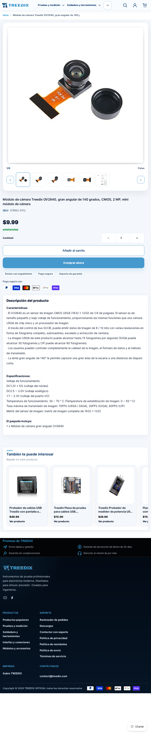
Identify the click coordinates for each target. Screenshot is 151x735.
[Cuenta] (135, 5)
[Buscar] (125, 5)
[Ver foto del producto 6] (103, 180)
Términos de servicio (53, 656)
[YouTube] (5, 597)
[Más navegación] (107, 5)
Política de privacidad (53, 638)
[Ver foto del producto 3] (55, 180)
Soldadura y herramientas (81, 5)
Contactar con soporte (54, 632)
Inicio (6, 15)
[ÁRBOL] (15, 5)
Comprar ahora (74, 263)
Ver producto (17, 521)
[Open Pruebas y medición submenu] (63, 5)
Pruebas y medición (49, 5)
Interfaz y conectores (16, 642)
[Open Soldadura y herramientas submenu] (99, 5)
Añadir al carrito (74, 250)
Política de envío (50, 650)
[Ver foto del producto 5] (87, 180)
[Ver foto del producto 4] (71, 180)
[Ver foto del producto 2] (39, 180)
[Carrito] (145, 5)
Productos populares (16, 619)
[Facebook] (12, 597)
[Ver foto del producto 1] (23, 180)
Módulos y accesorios (16, 648)
